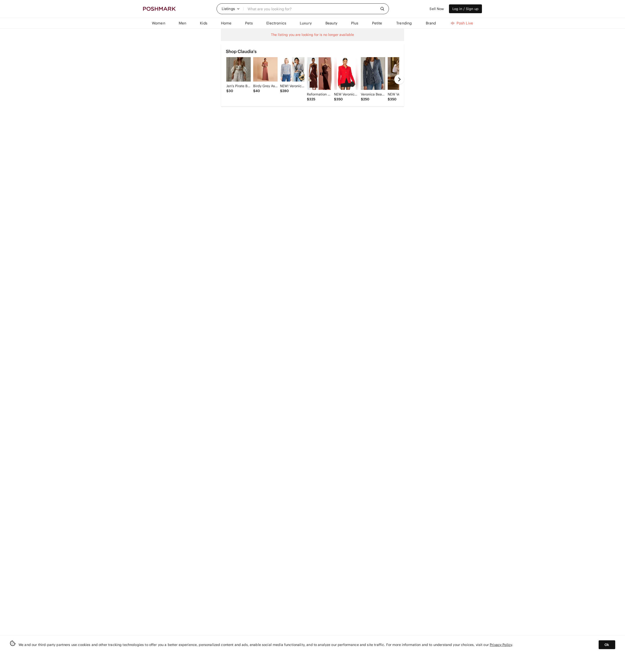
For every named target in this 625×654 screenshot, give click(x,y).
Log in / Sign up (465, 9)
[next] (399, 79)
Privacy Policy (501, 645)
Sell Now (436, 9)
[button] (231, 8)
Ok (606, 645)
